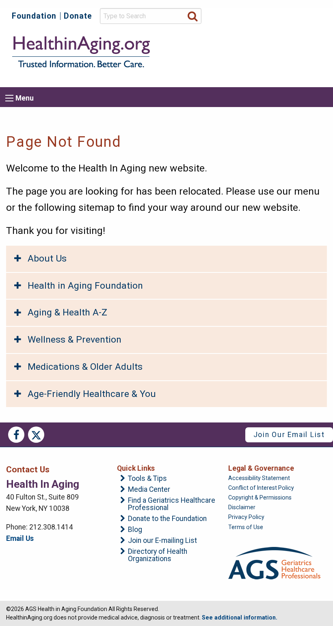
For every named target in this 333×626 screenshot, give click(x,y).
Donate (78, 16)
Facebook (16, 435)
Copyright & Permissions (260, 497)
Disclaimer (241, 507)
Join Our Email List (289, 435)
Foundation (34, 16)
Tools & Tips (147, 478)
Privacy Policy (246, 517)
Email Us (20, 538)
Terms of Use (245, 527)
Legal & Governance (261, 468)
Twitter (36, 435)
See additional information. (239, 617)
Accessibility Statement (259, 478)
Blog (135, 530)
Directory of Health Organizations (157, 555)
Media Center (149, 489)
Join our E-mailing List (162, 541)
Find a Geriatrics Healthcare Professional (171, 504)
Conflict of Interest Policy (261, 488)
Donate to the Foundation (167, 519)
